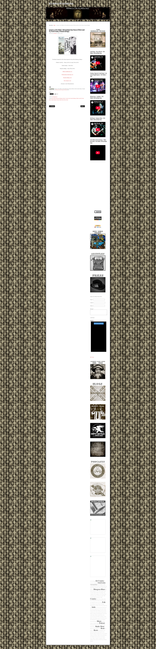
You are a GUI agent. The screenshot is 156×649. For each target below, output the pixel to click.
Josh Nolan (105, 613)
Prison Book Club (102, 624)
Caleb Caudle (100, 591)
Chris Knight (101, 592)
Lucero (99, 618)
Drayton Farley (103, 600)
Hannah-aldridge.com (67, 77)
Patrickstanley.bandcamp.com (67, 74)
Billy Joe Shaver (101, 587)
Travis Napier (92, 638)
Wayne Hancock (96, 639)
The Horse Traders (96, 635)
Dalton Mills (103, 599)
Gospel (96, 604)
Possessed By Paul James (94, 624)
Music (99, 621)
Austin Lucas (98, 586)
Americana (57, 98)
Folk (69, 98)
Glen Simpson (92, 604)
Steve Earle (102, 633)
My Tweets (92, 357)
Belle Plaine (103, 586)
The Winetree (92, 636)
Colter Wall (103, 595)
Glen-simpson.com (67, 80)
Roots (96, 630)
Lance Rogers (95, 618)
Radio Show (99, 626)
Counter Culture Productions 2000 (96, 597)
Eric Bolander (92, 602)
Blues (64, 98)
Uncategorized (54, 96)
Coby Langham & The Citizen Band (100, 594)
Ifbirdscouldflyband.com (67, 71)
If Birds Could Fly (79, 98)
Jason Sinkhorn (94, 609)
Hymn (104, 605)
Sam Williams (94, 632)
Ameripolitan (93, 584)
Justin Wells (97, 616)
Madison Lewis (99, 619)
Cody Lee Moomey (97, 595)
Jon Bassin (94, 613)
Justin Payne (100, 615)
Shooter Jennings (97, 633)
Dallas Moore (98, 599)
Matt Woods (94, 621)
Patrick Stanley (96, 623)
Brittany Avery (95, 591)
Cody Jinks (92, 595)
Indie (83, 98)
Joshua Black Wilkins (94, 615)
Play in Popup (61, 89)
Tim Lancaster (97, 636)
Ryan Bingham (100, 630)
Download (65, 89)
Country (67, 98)
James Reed (102, 607)
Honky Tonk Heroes (99, 605)
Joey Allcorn (96, 612)
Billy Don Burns (96, 587)
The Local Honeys (103, 635)
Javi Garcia (100, 609)
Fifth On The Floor (98, 602)
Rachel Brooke (92, 626)
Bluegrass (61, 98)
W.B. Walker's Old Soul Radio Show (61, 3)
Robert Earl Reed (93, 628)
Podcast (102, 623)
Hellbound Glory (93, 605)
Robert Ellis (98, 628)
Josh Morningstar (99, 613)
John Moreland (100, 612)
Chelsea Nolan (95, 592)
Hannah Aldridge (73, 98)
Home (54, 25)
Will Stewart (101, 639)
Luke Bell (102, 618)
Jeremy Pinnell (92, 610)
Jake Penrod (98, 607)
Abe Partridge (92, 581)
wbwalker (55, 33)
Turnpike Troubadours (99, 638)
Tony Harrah (102, 636)
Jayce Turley (104, 609)
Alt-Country (53, 98)
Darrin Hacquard (93, 600)
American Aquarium (93, 583)
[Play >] (50, 87)
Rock (103, 628)
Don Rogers (98, 600)
